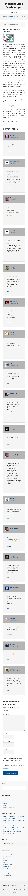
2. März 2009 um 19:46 (14, 303)
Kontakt (5, 803)
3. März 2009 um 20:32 (14, 500)
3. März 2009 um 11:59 (14, 395)
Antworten (9, 151)
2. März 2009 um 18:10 (14, 137)
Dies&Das (5, 856)
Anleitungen (6, 854)
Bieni (11, 135)
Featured (5, 858)
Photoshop (6, 866)
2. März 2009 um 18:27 (14, 163)
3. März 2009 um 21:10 (14, 557)
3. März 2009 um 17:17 (14, 455)
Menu (15, 12)
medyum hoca (7, 824)
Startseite (5, 799)
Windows (5, 873)
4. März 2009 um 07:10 (14, 589)
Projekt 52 (10, 122)
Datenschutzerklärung (9, 807)
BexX (11, 644)
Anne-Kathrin (13, 161)
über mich (6, 801)
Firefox (5, 860)
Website (5, 749)
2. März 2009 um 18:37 (14, 232)
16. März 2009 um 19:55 (15, 670)
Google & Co (6, 864)
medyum (5, 831)
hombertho (13, 393)
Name (5, 734)
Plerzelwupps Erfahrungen (14, 5)
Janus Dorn (6, 820)
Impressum (6, 805)
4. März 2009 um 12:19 (14, 620)
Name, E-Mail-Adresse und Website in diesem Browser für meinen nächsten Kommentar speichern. (12, 760)
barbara (12, 364)
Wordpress (6, 875)
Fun (4, 862)
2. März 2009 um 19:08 (14, 268)
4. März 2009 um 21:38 (14, 646)
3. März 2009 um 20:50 (14, 530)
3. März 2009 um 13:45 (14, 429)
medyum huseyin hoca (9, 816)
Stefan (11, 618)
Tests (4, 871)
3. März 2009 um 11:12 (14, 365)
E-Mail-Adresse (7, 741)
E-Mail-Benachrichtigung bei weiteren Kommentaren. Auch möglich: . (13, 767)
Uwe (11, 267)
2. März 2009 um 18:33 (14, 199)
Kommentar (6, 714)
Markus (12, 428)
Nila (11, 332)
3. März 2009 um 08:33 (14, 334)
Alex (11, 669)
